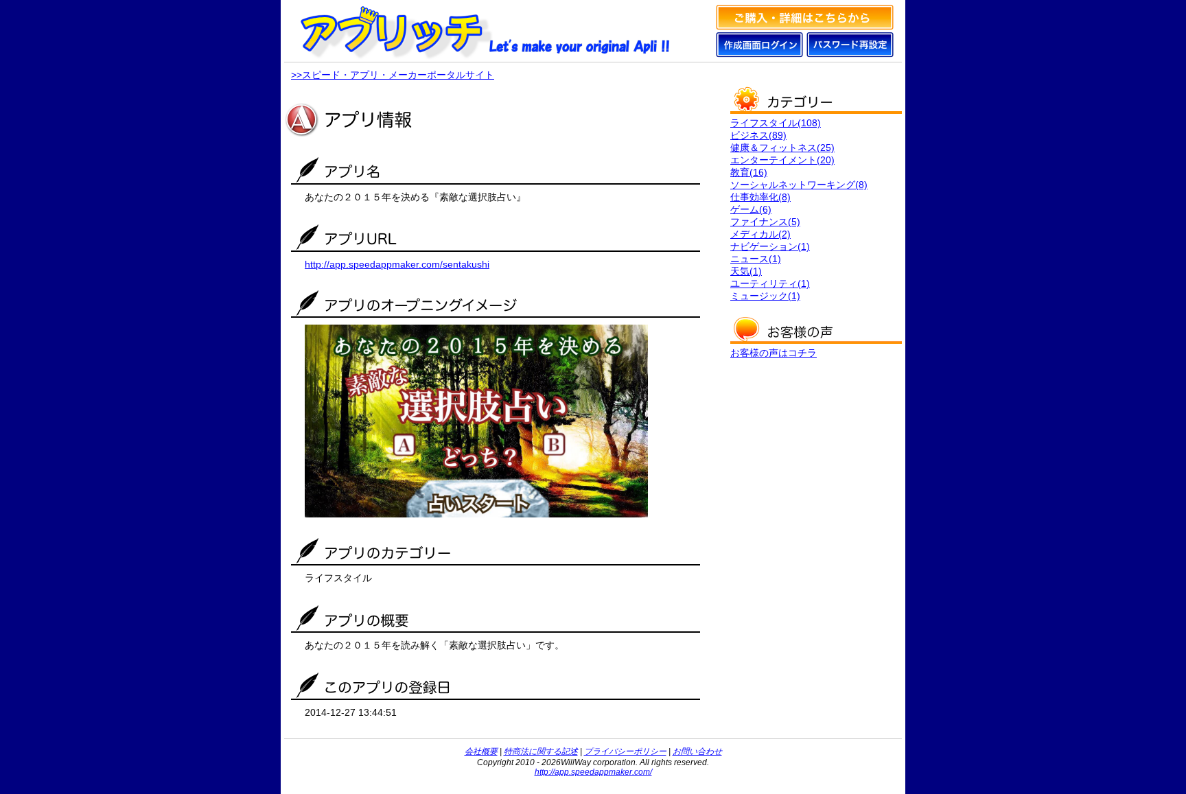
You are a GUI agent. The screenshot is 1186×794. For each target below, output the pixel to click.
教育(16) (748, 172)
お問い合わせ (697, 751)
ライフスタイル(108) (775, 122)
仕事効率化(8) (760, 196)
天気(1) (746, 271)
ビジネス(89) (758, 135)
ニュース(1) (755, 258)
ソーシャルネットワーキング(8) (799, 184)
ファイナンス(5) (765, 221)
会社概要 (481, 751)
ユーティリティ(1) (770, 283)
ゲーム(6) (750, 209)
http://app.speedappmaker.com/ (593, 772)
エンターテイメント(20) (782, 159)
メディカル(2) (760, 234)
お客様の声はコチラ (773, 352)
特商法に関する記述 (541, 751)
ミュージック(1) (765, 295)
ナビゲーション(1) (770, 246)
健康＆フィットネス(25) (782, 147)
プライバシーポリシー (625, 751)
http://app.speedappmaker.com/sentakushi (397, 264)
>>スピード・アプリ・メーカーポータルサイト (392, 74)
